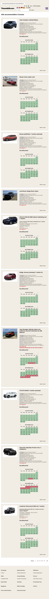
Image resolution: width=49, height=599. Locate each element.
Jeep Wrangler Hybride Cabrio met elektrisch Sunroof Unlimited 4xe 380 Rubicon (31, 331)
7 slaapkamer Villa (4, 578)
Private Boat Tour (37, 581)
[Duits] (22, 7)
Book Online (4, 581)
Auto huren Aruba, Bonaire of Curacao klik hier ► (13, 3)
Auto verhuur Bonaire (6, 590)
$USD (29, 7)
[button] (46, 8)
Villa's (2, 576)
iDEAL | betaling (21, 586)
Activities (19, 581)
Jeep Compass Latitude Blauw (29, 20)
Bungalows (3, 586)
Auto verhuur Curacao (37, 578)
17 (44, 560)
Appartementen (21, 570)
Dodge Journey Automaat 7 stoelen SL (31, 272)
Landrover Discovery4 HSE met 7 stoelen (32, 506)
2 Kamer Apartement (21, 572)
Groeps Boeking (21, 576)
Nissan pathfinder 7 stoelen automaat (31, 134)
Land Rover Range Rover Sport (29, 191)
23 (47, 560)
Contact (2, 572)
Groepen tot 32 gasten (21, 578)
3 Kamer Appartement (37, 572)
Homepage (3, 570)
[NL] (17, 7)
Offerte (35, 586)
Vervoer (35, 576)
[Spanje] (24, 7)
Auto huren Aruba (21, 590)
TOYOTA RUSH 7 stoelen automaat (30, 390)
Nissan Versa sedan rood (27, 77)
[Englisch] (19, 7)
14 (37, 560)
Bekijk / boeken (43, 70)
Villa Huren (35, 570)
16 (41, 560)
